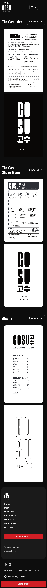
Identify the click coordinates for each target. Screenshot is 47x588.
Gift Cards (9, 519)
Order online (24, 583)
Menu (33, 7)
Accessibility (10, 551)
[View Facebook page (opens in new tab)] (5, 564)
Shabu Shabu (10, 515)
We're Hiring (10, 523)
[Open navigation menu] (41, 7)
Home (7, 504)
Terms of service (11, 547)
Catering (8, 527)
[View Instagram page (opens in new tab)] (9, 564)
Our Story (9, 511)
